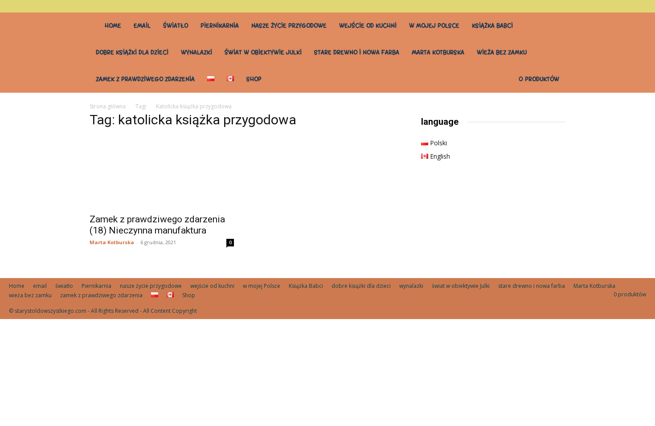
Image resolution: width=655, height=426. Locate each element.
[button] (639, 6)
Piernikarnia (220, 25)
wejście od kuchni (368, 25)
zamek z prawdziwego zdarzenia (145, 79)
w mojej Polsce (434, 25)
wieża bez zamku (502, 52)
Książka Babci (492, 25)
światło (175, 25)
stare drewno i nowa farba (356, 52)
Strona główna (108, 106)
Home (113, 25)
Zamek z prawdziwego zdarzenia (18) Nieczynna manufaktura (157, 225)
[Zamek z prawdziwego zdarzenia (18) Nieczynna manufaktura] (162, 172)
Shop (254, 79)
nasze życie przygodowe (289, 25)
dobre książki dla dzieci (132, 52)
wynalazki (196, 52)
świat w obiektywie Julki (263, 52)
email (142, 25)
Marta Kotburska (438, 52)
